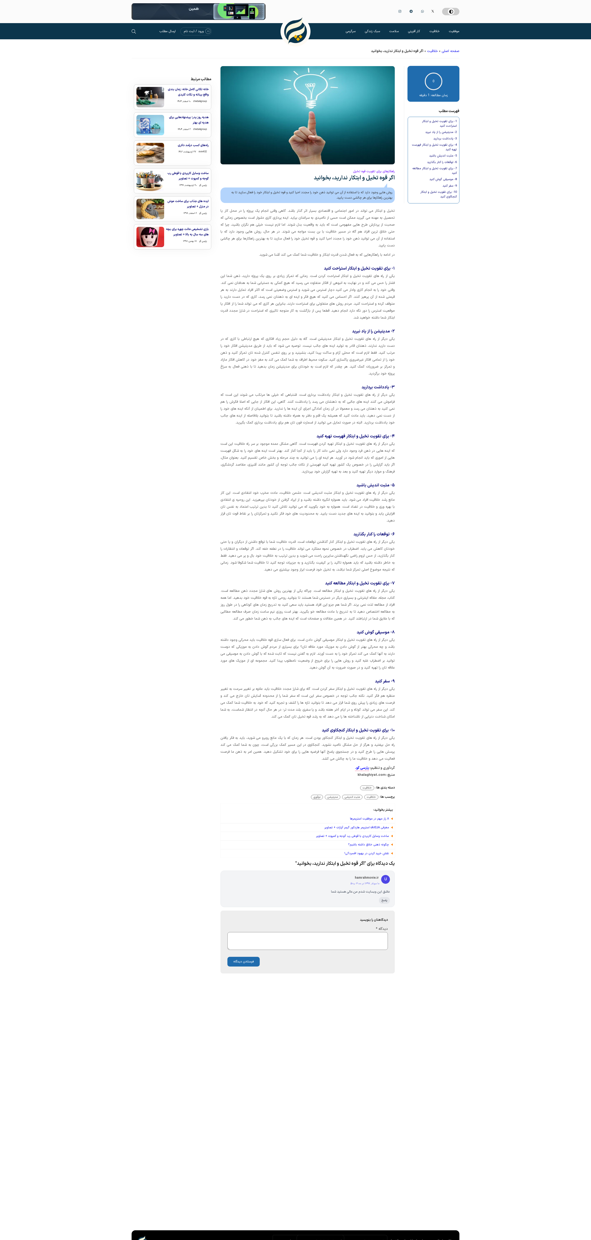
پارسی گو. (362, 768)
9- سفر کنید (450, 186)
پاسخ (384, 900)
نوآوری (317, 797)
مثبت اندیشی (352, 797)
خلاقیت (434, 31)
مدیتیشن (332, 797)
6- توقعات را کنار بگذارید (442, 162)
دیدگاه (382, 929)
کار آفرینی (414, 31)
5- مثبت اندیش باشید (443, 156)
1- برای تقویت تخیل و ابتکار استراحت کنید (439, 123)
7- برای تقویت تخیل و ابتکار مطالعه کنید (434, 170)
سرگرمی (351, 31)
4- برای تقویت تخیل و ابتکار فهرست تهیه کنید (434, 147)
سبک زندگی (372, 31)
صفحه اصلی (450, 51)
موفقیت (454, 31)
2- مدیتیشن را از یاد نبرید (441, 132)
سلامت (394, 31)
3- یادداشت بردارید (445, 139)
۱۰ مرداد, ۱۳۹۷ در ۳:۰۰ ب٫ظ (365, 884)
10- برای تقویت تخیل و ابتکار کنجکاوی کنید (438, 194)
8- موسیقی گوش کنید (443, 179)
